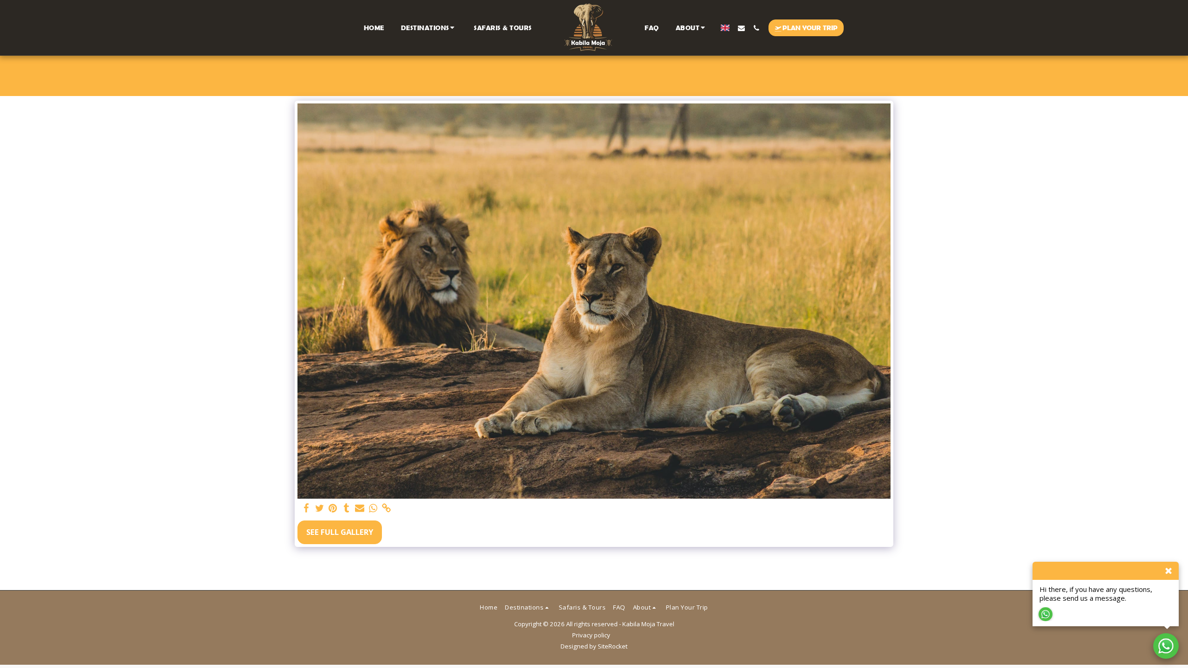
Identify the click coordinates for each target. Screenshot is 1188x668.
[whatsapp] (373, 508)
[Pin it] (333, 508)
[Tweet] (319, 508)
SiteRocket (612, 646)
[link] (387, 508)
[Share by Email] (360, 508)
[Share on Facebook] (306, 508)
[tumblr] (346, 508)
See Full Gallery (339, 532)
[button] (429, 27)
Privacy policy (591, 635)
